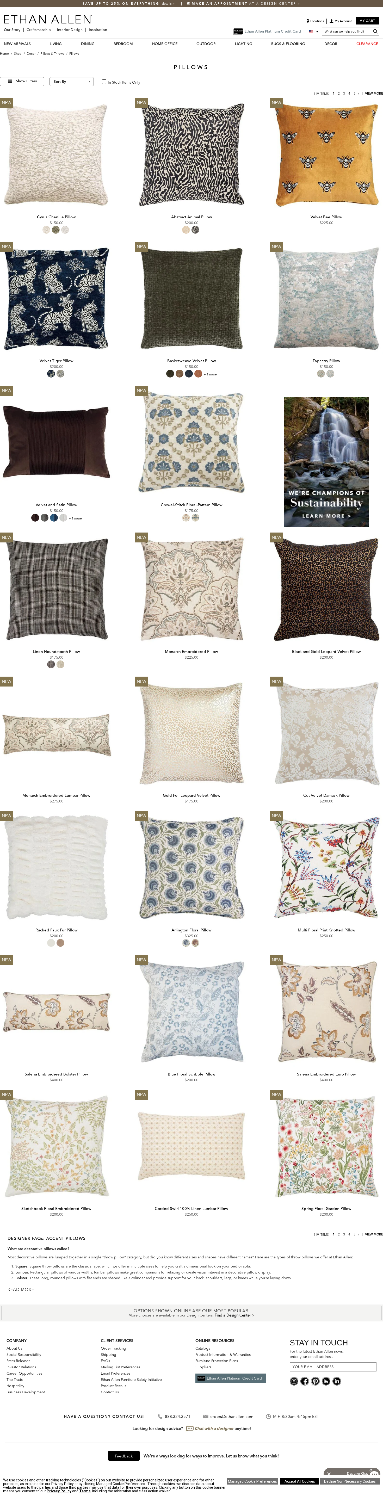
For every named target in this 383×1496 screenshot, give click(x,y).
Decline (350, 1481)
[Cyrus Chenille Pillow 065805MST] (56, 154)
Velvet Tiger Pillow (56, 360)
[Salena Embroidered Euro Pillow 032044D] (326, 1011)
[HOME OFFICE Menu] (180, 44)
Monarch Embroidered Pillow (191, 651)
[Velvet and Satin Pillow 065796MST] (56, 442)
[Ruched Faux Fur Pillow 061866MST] (56, 867)
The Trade (15, 1379)
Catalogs (202, 1348)
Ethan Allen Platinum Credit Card (234, 1378)
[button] (340, 23)
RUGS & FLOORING (288, 43)
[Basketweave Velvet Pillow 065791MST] (191, 298)
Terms (85, 1491)
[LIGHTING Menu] (255, 44)
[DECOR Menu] (340, 44)
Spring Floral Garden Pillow (326, 1208)
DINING (88, 43)
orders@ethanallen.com (231, 1416)
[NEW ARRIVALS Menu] (34, 44)
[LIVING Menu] (65, 44)
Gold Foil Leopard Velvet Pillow (191, 795)
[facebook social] (304, 1380)
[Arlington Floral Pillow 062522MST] (191, 867)
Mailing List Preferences (120, 1367)
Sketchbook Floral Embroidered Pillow (56, 1208)
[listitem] (326, 456)
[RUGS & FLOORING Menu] (308, 44)
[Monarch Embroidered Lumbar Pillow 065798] (56, 733)
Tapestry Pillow (326, 360)
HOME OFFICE (164, 43)
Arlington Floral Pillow (191, 930)
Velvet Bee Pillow (326, 216)
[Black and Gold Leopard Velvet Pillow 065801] (326, 589)
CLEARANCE (367, 43)
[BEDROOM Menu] (136, 44)
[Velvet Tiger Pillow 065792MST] (56, 298)
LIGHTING (243, 43)
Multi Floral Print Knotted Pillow (326, 930)
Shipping (108, 1354)
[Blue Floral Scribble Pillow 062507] (191, 1011)
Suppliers (203, 1367)
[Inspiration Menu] (108, 28)
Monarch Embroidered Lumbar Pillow (56, 795)
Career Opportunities (24, 1373)
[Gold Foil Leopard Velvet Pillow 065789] (191, 733)
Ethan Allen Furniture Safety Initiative (131, 1379)
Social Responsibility (24, 1354)
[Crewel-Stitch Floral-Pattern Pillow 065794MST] (191, 442)
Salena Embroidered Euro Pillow (326, 1074)
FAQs (105, 1360)
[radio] (46, 230)
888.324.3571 (177, 1416)
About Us (14, 1348)
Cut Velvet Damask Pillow (326, 795)
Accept (299, 1481)
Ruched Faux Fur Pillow (56, 930)
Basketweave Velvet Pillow (191, 360)
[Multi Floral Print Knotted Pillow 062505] (326, 867)
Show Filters (26, 81)
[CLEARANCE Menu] (381, 44)
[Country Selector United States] (314, 31)
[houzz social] (326, 1380)
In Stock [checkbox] (113, 82)
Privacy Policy (59, 1491)
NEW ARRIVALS (17, 43)
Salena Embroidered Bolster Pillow (56, 1074)
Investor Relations (21, 1367)
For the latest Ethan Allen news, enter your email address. (317, 1354)
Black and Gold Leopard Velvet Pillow (326, 651)
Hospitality (15, 1385)
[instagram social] (294, 1380)
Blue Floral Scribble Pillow (191, 1074)
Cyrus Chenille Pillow (56, 216)
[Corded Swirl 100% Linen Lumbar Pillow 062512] (191, 1146)
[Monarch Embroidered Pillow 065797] (191, 589)
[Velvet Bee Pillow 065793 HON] (326, 154)
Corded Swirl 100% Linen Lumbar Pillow (191, 1208)
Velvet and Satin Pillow (56, 504)
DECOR (330, 43)
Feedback (124, 1456)
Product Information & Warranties (223, 1354)
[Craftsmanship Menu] (52, 28)
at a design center (245, 3)
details (167, 3)
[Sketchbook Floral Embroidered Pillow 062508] (56, 1146)
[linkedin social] (336, 1380)
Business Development (26, 1392)
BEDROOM (123, 43)
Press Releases (18, 1360)
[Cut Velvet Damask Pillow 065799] (326, 733)
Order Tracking (113, 1348)
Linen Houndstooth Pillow (56, 651)
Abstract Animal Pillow (191, 216)
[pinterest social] (315, 1380)
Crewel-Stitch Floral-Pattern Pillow (192, 504)
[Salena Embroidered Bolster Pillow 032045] (56, 1011)
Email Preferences (115, 1373)
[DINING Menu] (98, 44)
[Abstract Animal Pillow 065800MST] (191, 154)
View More (374, 93)
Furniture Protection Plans (216, 1360)
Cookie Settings (252, 1481)
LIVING (56, 43)
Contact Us (110, 1392)
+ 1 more (210, 374)
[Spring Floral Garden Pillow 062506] (326, 1146)
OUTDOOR (206, 43)
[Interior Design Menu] (84, 28)
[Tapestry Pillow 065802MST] (326, 298)
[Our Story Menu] (22, 28)
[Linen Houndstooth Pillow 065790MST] (56, 589)
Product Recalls (113, 1385)
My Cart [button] (367, 21)
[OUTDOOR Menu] (219, 44)
